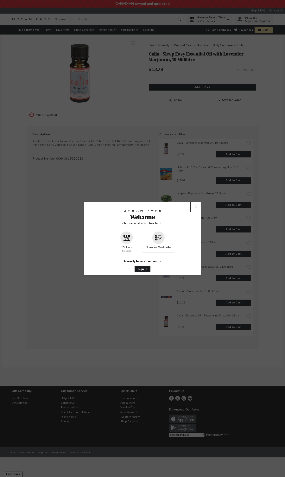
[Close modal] (196, 206)
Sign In (142, 269)
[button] (126, 242)
